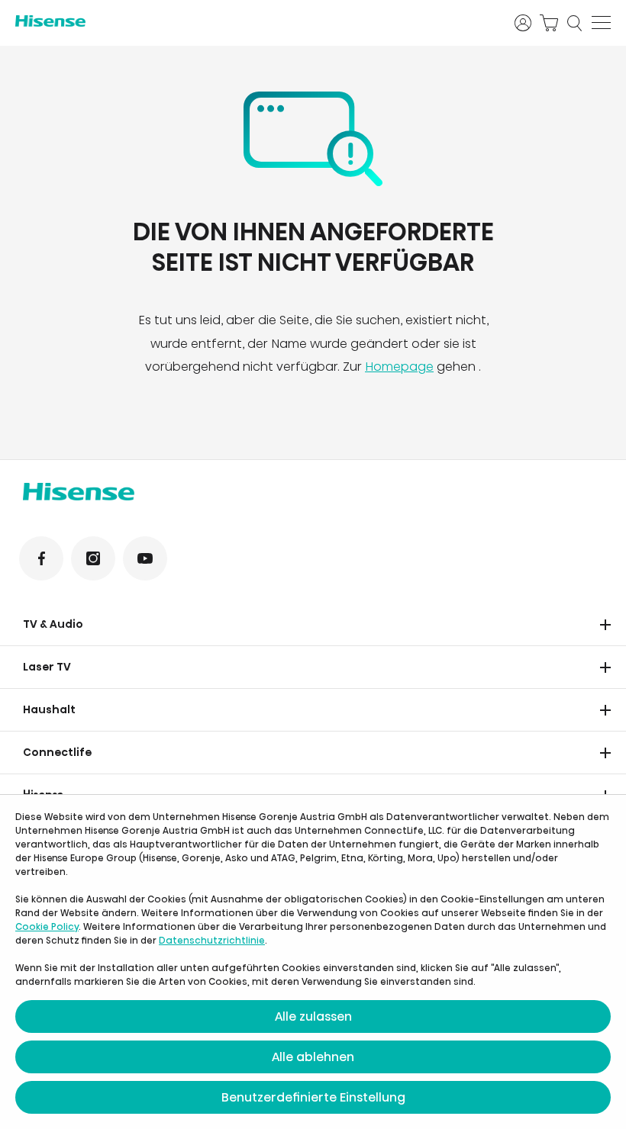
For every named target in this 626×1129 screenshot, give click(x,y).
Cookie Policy (47, 926)
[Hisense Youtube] (145, 558)
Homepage (399, 366)
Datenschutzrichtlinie (212, 940)
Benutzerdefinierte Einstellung (313, 1097)
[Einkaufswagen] (549, 23)
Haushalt (49, 709)
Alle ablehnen (313, 1057)
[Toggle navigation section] (605, 624)
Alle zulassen (313, 1016)
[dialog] (313, 962)
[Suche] (575, 23)
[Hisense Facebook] (41, 558)
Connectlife (57, 752)
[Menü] (601, 23)
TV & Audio (53, 624)
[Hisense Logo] (255, 21)
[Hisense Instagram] (93, 558)
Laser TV (47, 666)
